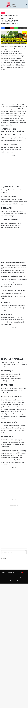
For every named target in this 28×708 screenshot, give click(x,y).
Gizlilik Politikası (12, 577)
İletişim (6, 577)
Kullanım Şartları (19, 577)
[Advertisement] (14, 88)
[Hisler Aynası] (11, 4)
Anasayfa (4, 10)
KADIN (7, 10)
